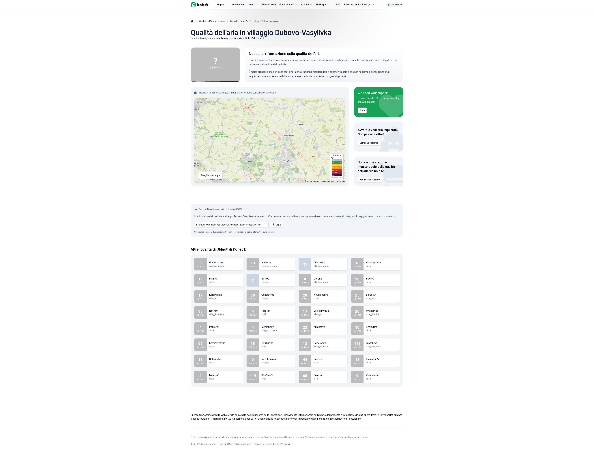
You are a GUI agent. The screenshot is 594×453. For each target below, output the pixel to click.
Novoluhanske (269, 359)
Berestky (371, 294)
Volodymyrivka (321, 310)
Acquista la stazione (369, 179)
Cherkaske (319, 262)
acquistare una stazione (262, 76)
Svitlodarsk (372, 326)
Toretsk (265, 310)
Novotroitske (216, 262)
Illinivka (265, 278)
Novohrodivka (321, 294)
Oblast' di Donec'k (239, 21)
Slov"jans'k (267, 375)
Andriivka (266, 262)
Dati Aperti (322, 4)
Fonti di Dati (310, 181)
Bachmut (318, 359)
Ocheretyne (267, 294)
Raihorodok (320, 343)
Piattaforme (269, 4)
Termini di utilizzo (235, 232)
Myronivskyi (267, 326)
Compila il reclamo (368, 143)
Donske (318, 278)
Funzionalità (286, 4)
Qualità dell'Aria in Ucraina (212, 21)
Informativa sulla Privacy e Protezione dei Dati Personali (262, 444)
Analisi (305, 4)
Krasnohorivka (373, 262)
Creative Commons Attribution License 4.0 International (291, 437)
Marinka (213, 278)
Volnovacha (372, 375)
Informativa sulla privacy (263, 232)
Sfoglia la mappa (210, 175)
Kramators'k (372, 359)
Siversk (370, 278)
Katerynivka (215, 294)
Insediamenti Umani (243, 4)
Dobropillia (215, 359)
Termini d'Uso (225, 444)
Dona (362, 110)
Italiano (395, 4)
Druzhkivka (267, 343)
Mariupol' (214, 375)
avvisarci (297, 76)
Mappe (220, 4)
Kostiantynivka (217, 343)
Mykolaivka (372, 310)
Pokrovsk (214, 326)
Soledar (318, 375)
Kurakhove (319, 326)
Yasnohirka (371, 343)
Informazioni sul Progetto (359, 4)
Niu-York (213, 310)
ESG (338, 4)
